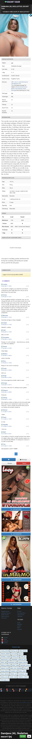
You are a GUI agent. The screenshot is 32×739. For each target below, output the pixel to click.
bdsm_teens (22, 671)
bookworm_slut (23, 674)
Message (24, 459)
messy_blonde (5, 651)
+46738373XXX (16, 579)
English (23, 689)
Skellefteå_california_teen (19, 659)
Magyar (10, 691)
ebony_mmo (4, 677)
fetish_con (14, 674)
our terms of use (25, 702)
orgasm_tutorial (22, 662)
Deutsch (16, 689)
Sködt (18, 622)
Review (9, 463)
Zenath (19, 626)
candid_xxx (14, 671)
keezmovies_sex (5, 659)
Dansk (10, 689)
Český (4, 689)
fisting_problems (6, 665)
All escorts (4, 618)
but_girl (26, 668)
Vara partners (20, 614)
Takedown (19, 616)
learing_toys (14, 651)
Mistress (16, 83)
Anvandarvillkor (21, 613)
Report (24, 463)
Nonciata (19, 629)
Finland (5, 642)
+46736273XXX (16, 509)
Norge (5, 639)
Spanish (20, 88)
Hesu (18, 627)
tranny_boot (16, 656)
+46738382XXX (16, 534)
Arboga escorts (5, 611)
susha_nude (13, 677)
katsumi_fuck (5, 668)
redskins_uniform (23, 677)
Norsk (16, 691)
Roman (22, 691)
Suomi (4, 691)
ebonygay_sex (5, 680)
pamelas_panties (25, 665)
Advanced (18, 87)
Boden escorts (5, 614)
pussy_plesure (5, 671)
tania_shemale (5, 674)
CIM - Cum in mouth (16, 82)
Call (23, 736)
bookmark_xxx (13, 662)
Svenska (29, 691)
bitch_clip (4, 662)
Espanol (29, 689)
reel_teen (23, 656)
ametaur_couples (6, 656)
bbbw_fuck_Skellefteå (16, 668)
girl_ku (21, 653)
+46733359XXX (16, 604)
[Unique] (16, 35)
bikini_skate (15, 665)
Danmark (6, 641)
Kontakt (19, 611)
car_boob (14, 653)
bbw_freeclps (23, 651)
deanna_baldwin (5, 653)
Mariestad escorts (6, 613)
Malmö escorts (5, 616)
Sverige (6, 637)
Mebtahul (19, 624)
